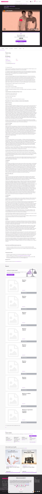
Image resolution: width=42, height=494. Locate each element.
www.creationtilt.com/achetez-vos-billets (24, 255)
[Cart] (33, 1)
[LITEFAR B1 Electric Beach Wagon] (29, 457)
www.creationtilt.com (18, 261)
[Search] (16, 1)
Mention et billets (26, 393)
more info (6, 57)
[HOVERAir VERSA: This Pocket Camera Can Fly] (12, 457)
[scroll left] (34, 432)
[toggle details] (20, 472)
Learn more (9, 440)
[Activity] (35, 1)
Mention (24, 280)
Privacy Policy (4, 491)
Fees (35, 478)
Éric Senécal (7, 7)
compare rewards (10, 274)
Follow (21, 41)
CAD (27, 1)
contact (9, 57)
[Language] (31, 1)
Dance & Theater (8, 60)
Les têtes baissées (9, 6)
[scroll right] (36, 447)
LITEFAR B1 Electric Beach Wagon (28, 467)
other (17, 60)
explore (26, 448)
